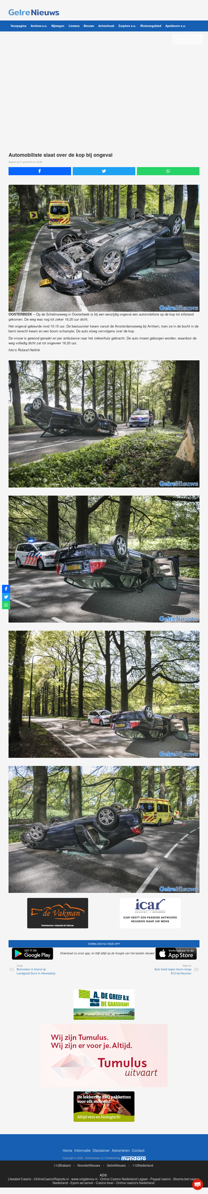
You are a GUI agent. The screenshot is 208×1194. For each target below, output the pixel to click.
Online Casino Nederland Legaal (124, 1179)
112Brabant (62, 1165)
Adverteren (121, 1150)
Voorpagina (18, 26)
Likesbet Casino (19, 1179)
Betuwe (89, 26)
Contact (138, 1150)
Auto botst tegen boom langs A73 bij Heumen (172, 969)
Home (67, 1150)
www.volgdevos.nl (84, 1179)
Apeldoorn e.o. (175, 26)
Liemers (74, 26)
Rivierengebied (150, 26)
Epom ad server (81, 1182)
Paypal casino (160, 1179)
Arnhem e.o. (39, 26)
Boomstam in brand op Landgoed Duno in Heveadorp (36, 969)
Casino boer (105, 1182)
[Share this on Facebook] (40, 171)
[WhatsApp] (168, 171)
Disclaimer (101, 1150)
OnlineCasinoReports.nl (51, 1179)
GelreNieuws (116, 1165)
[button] (197, 1184)
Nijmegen (57, 26)
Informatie (82, 1150)
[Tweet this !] (104, 171)
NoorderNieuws (88, 1165)
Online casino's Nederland (135, 1182)
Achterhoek (106, 26)
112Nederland (142, 1165)
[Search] (177, 38)
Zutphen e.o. (127, 26)
